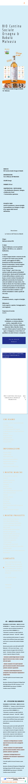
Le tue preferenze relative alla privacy (15, 778)
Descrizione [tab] (14, 230)
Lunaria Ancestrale (9, 480)
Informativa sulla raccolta (9, 782)
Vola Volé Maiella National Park (12, 491)
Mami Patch (6, 503)
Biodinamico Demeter (12, 12)
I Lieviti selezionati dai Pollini (12, 523)
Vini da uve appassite (9, 540)
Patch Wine (6, 499)
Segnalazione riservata (10, 462)
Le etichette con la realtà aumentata (14, 551)
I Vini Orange (7, 542)
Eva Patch (6, 501)
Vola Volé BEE (7, 489)
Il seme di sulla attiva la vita (11, 534)
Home (3, 12)
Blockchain (6, 553)
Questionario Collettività (10, 466)
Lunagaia (6, 484)
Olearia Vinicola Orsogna (11, 510)
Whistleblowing (8, 457)
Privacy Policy (7, 452)
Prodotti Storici (8, 436)
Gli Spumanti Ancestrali (10, 544)
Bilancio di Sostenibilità (10, 459)
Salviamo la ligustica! (9, 532)
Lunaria (5, 478)
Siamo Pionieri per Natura (11, 519)
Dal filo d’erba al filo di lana (11, 530)
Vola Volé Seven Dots (9, 493)
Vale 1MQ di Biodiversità (10, 521)
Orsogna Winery (8, 497)
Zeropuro (6, 487)
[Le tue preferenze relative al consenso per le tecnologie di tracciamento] (25, 781)
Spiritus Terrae (7, 482)
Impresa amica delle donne (11, 536)
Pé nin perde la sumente (10, 476)
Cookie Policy (7, 454)
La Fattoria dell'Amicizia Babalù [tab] (14, 234)
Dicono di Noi (7, 442)
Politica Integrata (8, 464)
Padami (5, 495)
